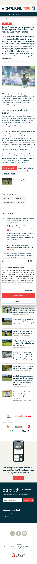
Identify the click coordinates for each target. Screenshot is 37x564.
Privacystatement (18, 549)
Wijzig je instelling (9, 168)
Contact (6, 516)
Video (20, 202)
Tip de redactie (8, 514)
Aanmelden (29, 500)
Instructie (6, 198)
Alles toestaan (18, 295)
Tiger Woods (7, 202)
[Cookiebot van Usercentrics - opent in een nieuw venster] (27, 261)
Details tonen (28, 290)
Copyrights (21, 547)
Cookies (13, 547)
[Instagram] (12, 535)
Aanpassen (17, 301)
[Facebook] (18, 535)
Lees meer (18, 478)
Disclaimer (29, 547)
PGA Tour (19, 198)
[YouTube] (24, 535)
